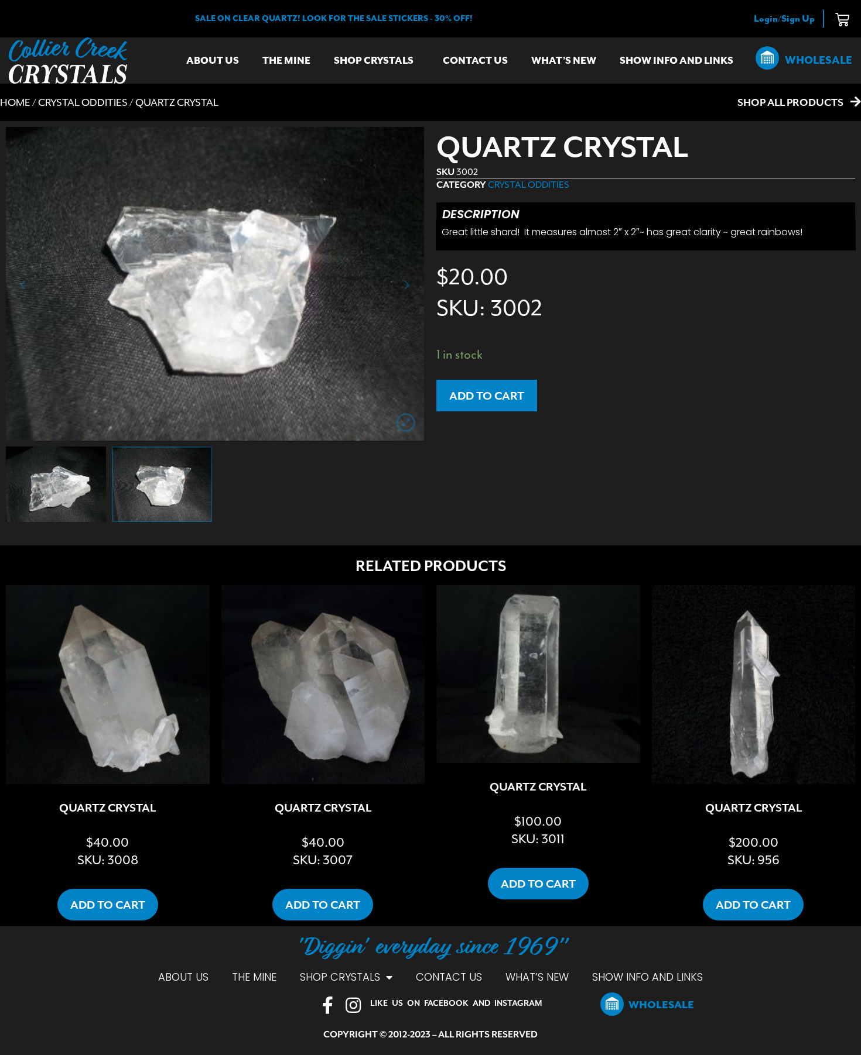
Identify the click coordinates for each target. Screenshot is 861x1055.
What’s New (563, 60)
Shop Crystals (374, 60)
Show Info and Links (676, 60)
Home (15, 102)
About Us (212, 60)
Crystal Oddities (83, 102)
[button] (334, 18)
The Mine (286, 60)
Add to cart (486, 396)
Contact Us (475, 60)
